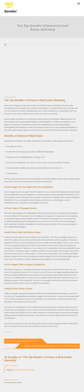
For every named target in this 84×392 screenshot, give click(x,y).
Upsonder (7, 332)
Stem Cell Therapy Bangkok (24, 370)
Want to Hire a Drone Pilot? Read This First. (22, 341)
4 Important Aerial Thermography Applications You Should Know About (51, 346)
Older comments (11, 365)
